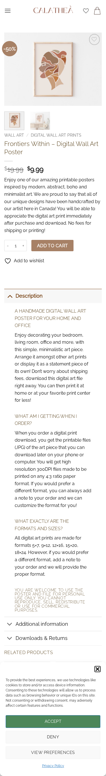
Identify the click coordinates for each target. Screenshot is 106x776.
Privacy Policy (53, 766)
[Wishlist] (86, 11)
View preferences (53, 752)
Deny (53, 737)
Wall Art (14, 135)
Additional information (42, 624)
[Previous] (13, 69)
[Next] (93, 69)
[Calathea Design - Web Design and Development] (53, 10)
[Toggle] (9, 296)
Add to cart (52, 245)
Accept (53, 721)
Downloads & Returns (42, 638)
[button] (97, 669)
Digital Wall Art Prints (56, 135)
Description (29, 296)
